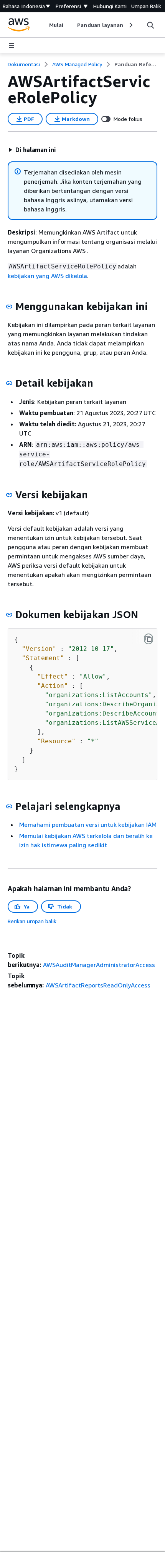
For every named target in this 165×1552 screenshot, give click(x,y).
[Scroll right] (130, 25)
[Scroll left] (43, 25)
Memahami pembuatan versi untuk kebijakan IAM (88, 824)
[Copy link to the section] (9, 306)
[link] (135, 64)
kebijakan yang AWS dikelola (47, 276)
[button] (32, 150)
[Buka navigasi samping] (11, 45)
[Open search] (150, 25)
